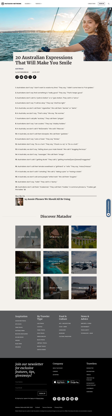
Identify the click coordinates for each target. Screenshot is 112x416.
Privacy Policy (66, 220)
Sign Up (73, 215)
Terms (58, 220)
